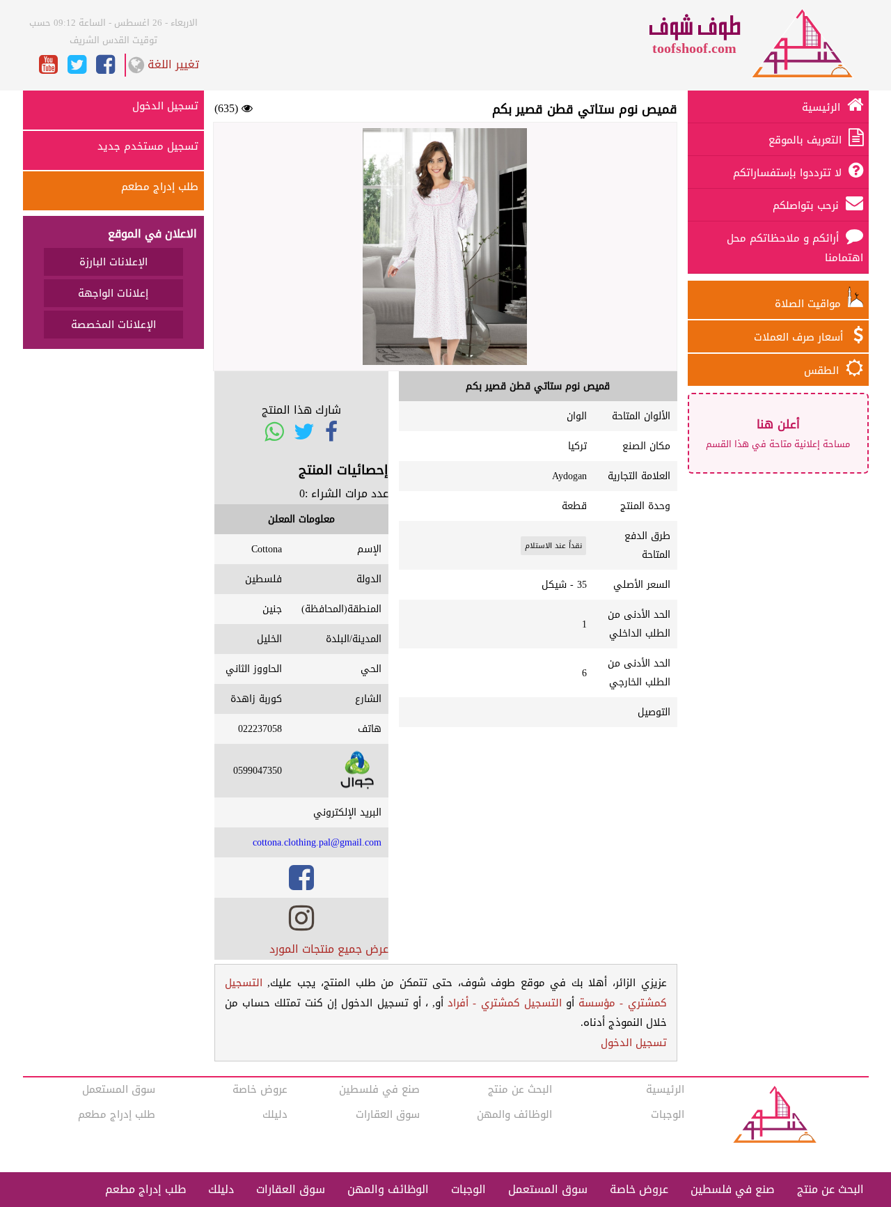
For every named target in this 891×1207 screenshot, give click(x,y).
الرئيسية (821, 107)
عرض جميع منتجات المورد (328, 949)
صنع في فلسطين (379, 1089)
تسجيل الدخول (634, 1042)
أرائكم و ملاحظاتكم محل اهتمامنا (795, 247)
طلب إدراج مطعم (159, 186)
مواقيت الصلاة (811, 303)
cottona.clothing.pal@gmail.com (317, 842)
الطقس (821, 370)
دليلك (274, 1114)
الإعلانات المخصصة (113, 324)
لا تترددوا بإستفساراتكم (787, 172)
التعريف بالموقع (805, 140)
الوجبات (667, 1114)
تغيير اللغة (173, 64)
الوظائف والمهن (514, 1114)
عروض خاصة (259, 1089)
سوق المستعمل (118, 1089)
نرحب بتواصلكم (806, 205)
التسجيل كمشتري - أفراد (505, 1003)
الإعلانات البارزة (113, 262)
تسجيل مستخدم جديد (147, 146)
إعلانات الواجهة (113, 293)
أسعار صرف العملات (800, 337)
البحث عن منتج (520, 1089)
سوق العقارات (388, 1114)
